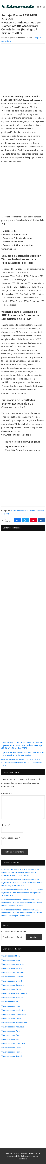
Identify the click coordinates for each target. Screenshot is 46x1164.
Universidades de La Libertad (13, 1010)
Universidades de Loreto (11, 1018)
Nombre (5, 825)
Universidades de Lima (10, 960)
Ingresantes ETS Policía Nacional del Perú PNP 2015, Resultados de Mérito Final (22, 754)
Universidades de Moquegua (12, 1026)
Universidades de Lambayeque (13, 1014)
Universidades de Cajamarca (12, 985)
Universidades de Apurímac (12, 972)
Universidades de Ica (9, 1001)
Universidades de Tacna (11, 1047)
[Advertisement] (23, 70)
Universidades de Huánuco (12, 997)
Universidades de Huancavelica (14, 993)
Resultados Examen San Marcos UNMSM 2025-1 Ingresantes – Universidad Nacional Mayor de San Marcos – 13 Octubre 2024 (21, 902)
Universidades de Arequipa (12, 976)
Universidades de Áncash (11, 968)
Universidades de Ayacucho (12, 981)
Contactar (23, 1159)
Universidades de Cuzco (11, 989)
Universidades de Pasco (10, 1031)
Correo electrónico (10, 837)
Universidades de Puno (10, 1039)
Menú (42, 7)
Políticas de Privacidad (29, 1156)
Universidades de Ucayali (11, 1056)
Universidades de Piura (10, 1035)
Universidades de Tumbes (11, 1052)
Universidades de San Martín (13, 1043)
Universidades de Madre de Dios (14, 1022)
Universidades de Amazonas (12, 964)
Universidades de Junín (10, 1006)
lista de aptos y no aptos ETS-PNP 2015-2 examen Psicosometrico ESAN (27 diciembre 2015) (21, 762)
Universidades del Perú (10, 956)
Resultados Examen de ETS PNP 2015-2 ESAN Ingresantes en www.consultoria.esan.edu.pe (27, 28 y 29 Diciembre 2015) (22, 745)
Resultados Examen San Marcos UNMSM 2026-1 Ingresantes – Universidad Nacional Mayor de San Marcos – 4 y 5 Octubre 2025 (21, 882)
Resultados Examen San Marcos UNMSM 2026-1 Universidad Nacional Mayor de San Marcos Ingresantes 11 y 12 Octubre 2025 (21, 872)
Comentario (7, 793)
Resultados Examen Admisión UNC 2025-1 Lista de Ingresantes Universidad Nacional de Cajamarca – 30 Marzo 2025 (22, 892)
